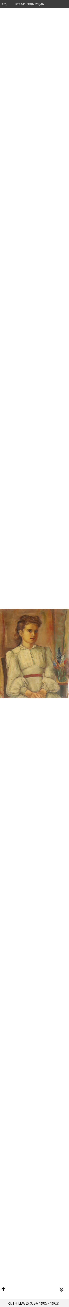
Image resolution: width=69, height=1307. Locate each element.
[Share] (57, 4)
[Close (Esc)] (65, 4)
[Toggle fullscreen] (49, 4)
